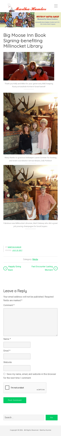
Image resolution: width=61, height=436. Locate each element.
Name (7, 339)
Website (7, 362)
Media (35, 259)
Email (6, 350)
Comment (8, 305)
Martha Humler (14, 247)
